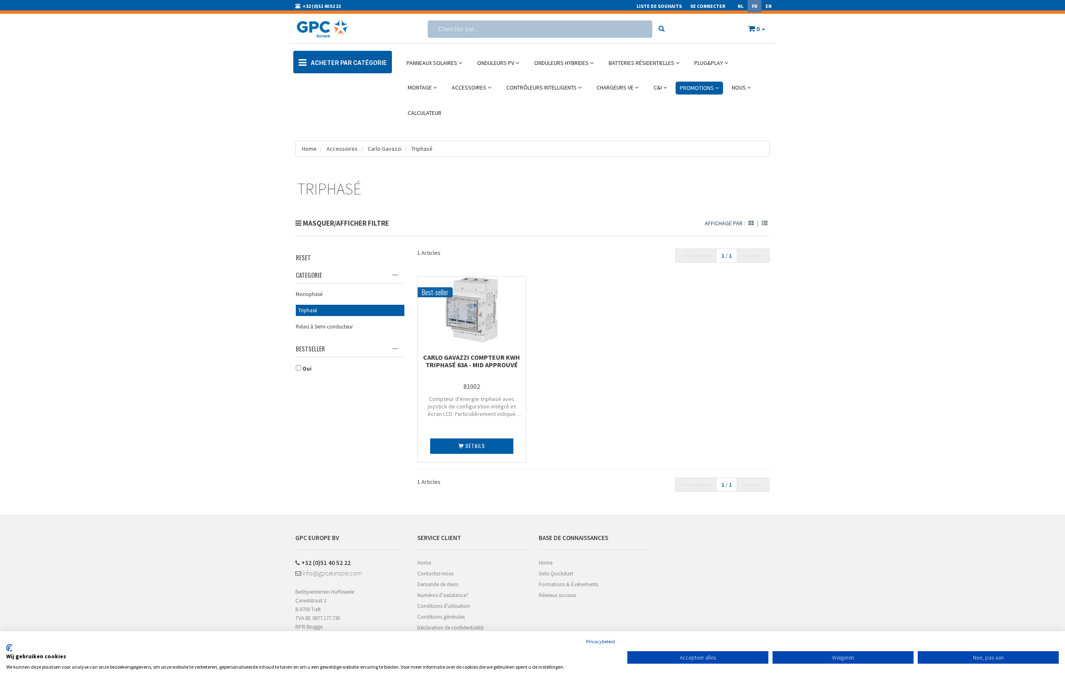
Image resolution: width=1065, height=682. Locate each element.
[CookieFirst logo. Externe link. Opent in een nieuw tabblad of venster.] (9, 648)
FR (754, 6)
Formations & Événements (568, 584)
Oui (306, 368)
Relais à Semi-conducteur (324, 326)
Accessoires (470, 87)
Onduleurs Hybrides (562, 63)
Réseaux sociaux (557, 595)
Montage (420, 87)
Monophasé (309, 294)
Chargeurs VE (616, 87)
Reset (303, 257)
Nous (739, 87)
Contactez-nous (435, 573)
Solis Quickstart (556, 573)
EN (768, 6)
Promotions (697, 88)
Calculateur (424, 113)
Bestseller (310, 348)
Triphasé (422, 148)
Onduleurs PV (496, 63)
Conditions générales (441, 616)
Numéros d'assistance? (442, 595)
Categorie (309, 275)
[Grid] (751, 223)
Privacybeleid (600, 641)
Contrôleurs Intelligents (542, 87)
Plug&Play (709, 63)
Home (309, 148)
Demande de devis (437, 584)
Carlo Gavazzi (384, 148)
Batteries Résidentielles (642, 63)
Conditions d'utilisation (443, 606)
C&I (658, 87)
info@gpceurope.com (331, 573)
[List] (765, 223)
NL (740, 6)
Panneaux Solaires (432, 63)
